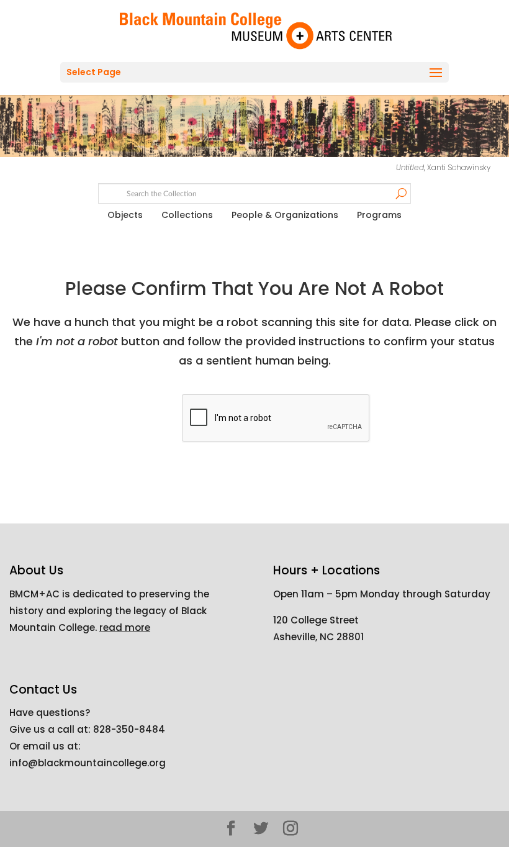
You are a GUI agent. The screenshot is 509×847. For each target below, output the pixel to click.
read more (124, 627)
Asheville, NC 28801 (318, 636)
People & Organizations (285, 215)
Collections (187, 215)
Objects (125, 215)
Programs (379, 215)
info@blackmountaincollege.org (87, 762)
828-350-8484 (129, 729)
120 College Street (316, 620)
